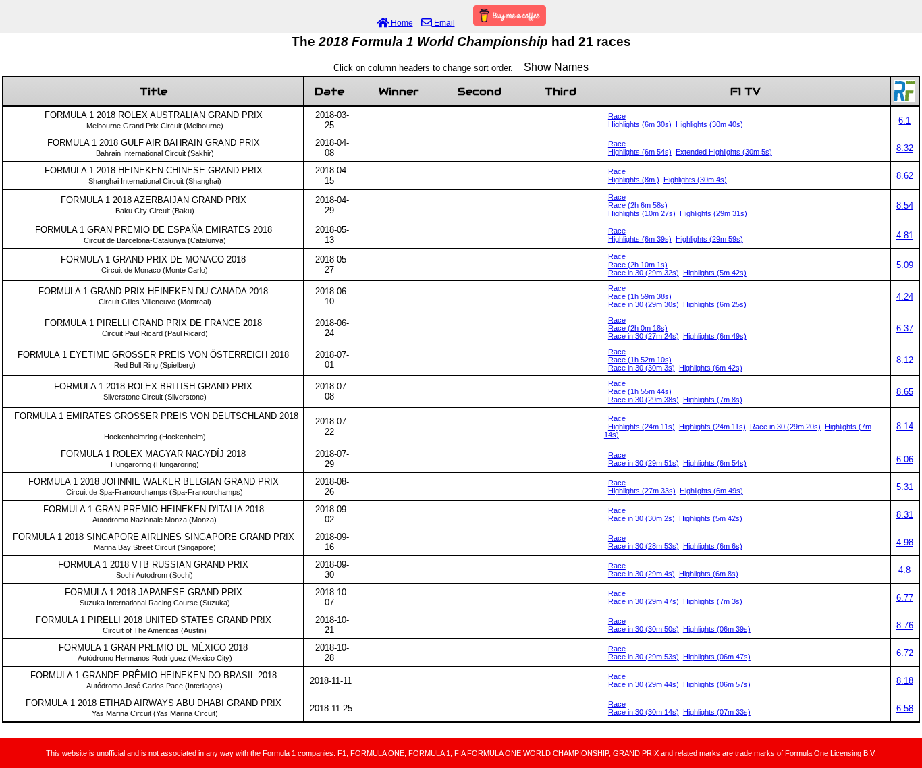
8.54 (904, 205)
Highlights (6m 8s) (708, 574)
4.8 (904, 570)
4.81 (904, 235)
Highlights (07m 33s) (717, 712)
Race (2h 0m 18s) (638, 328)
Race (617, 116)
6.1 (904, 120)
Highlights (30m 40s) (709, 124)
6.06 (904, 459)
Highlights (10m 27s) (642, 213)
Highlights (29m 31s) (713, 213)
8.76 (904, 625)
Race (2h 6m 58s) (638, 205)
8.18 (904, 681)
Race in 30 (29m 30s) (643, 304)
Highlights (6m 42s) (710, 368)
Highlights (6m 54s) (640, 152)
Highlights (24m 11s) (641, 426)
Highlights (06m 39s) (717, 629)
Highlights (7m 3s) (712, 601)
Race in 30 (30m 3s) (641, 368)
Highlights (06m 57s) (717, 684)
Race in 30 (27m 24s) (643, 336)
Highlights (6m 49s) (715, 336)
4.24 (904, 297)
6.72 (904, 653)
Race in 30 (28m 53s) (643, 546)
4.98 (904, 542)
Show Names (556, 67)
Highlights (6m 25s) (715, 304)
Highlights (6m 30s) (640, 124)
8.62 (904, 176)
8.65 (904, 392)
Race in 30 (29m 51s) (643, 463)
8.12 (904, 360)
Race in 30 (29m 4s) (641, 574)
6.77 (904, 598)
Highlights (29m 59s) (709, 239)
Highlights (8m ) (633, 179)
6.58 (904, 708)
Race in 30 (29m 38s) (643, 399)
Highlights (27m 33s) (642, 491)
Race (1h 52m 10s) (640, 360)
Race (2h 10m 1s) (638, 264)
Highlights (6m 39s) (640, 239)
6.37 (904, 328)
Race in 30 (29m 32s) (643, 273)
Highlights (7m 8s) (712, 399)
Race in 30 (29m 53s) (643, 657)
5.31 (904, 487)
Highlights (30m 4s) (695, 179)
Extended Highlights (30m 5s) (724, 152)
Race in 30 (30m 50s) (643, 629)
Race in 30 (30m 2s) (641, 518)
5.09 (904, 265)
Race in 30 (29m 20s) (785, 426)
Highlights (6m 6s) (712, 546)
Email (443, 23)
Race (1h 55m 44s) (640, 391)
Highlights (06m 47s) (717, 657)
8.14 (904, 426)
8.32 (904, 148)
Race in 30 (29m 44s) (643, 684)
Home (401, 23)
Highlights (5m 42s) (715, 273)
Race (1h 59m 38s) (640, 296)
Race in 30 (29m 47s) (643, 601)
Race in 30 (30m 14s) (643, 712)
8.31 (904, 515)
